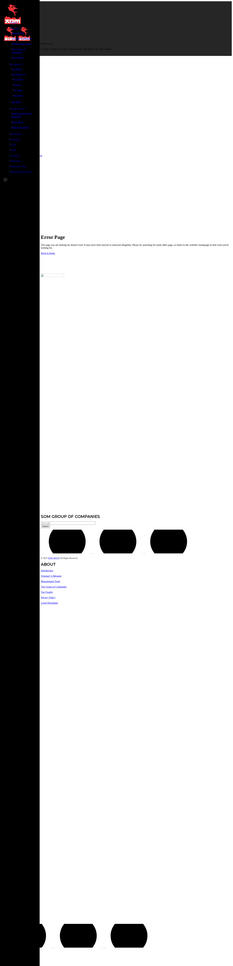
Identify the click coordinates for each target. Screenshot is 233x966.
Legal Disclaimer (49, 603)
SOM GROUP (53, 558)
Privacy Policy (48, 597)
